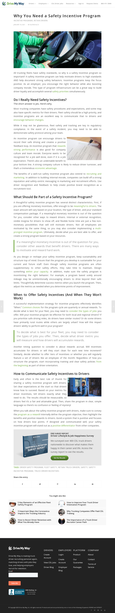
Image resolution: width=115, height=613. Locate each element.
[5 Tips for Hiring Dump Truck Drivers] (113, 306)
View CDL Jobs (50, 562)
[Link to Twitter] (94, 610)
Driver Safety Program (31, 467)
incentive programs (23, 20)
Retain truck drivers (69, 467)
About (90, 554)
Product (76, 554)
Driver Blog (49, 567)
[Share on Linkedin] (75, 484)
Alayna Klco (34, 25)
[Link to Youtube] (104, 610)
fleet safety (50, 467)
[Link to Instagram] (98, 610)
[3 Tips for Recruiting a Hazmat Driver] (1, 306)
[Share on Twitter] (40, 484)
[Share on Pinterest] (57, 484)
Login (61, 554)
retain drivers (41, 20)
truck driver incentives (46, 471)
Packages (77, 567)
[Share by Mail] (92, 484)
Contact (91, 559)
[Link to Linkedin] (101, 610)
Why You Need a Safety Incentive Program (57, 15)
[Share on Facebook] (22, 484)
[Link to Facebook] (91, 610)
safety (84, 467)
